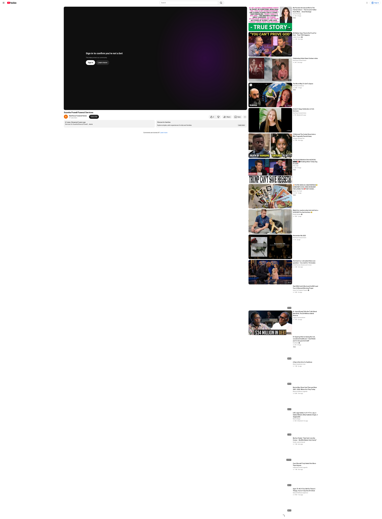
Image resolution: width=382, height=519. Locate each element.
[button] (201, 124)
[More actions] (245, 117)
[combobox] (189, 3)
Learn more (163, 132)
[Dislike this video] (218, 117)
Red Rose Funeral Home (78, 116)
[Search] (221, 3)
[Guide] (3, 3)
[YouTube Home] (12, 3)
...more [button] (90, 124)
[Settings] (367, 3)
